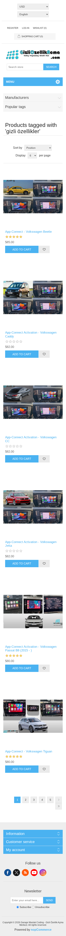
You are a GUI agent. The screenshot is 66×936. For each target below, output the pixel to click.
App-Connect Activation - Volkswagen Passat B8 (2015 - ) (30, 648)
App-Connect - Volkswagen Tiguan (28, 751)
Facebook (7, 872)
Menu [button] (10, 81)
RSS (25, 872)
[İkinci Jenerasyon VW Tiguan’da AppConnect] (33, 716)
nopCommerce (41, 929)
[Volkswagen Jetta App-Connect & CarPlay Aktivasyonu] (33, 507)
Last (58, 806)
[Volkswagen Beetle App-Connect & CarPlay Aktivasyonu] (33, 196)
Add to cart (21, 249)
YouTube (34, 872)
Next (58, 800)
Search (51, 66)
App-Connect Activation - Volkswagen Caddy (30, 334)
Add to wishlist (44, 249)
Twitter (16, 872)
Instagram (42, 872)
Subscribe (25, 907)
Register (12, 28)
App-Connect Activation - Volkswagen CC (30, 439)
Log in (25, 28)
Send (49, 900)
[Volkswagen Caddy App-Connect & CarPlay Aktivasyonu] (33, 297)
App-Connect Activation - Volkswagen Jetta (30, 543)
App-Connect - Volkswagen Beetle (28, 231)
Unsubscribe (42, 907)
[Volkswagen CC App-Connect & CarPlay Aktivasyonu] (33, 402)
